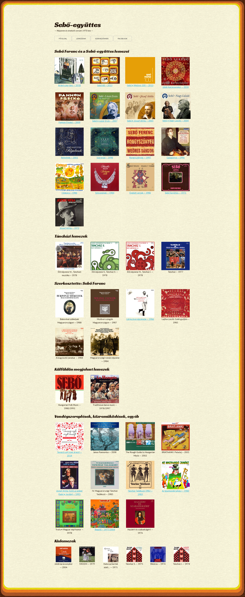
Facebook (122, 38)
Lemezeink (81, 38)
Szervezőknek (102, 38)
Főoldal (63, 38)
